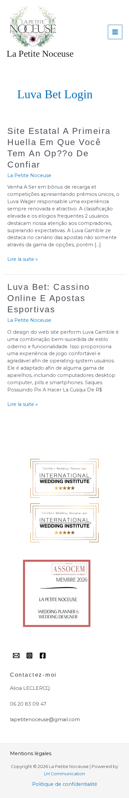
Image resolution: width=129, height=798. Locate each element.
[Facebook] (42, 655)
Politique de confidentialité (64, 784)
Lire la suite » (22, 259)
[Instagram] (29, 655)
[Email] (16, 655)
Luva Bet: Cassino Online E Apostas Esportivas (48, 298)
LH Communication (64, 773)
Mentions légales (30, 753)
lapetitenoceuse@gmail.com (45, 719)
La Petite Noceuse (40, 53)
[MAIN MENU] (115, 32)
